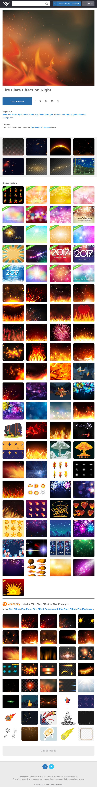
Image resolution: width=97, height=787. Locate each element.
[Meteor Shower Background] (60, 528)
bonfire (57, 114)
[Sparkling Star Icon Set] (13, 528)
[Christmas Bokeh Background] (36, 214)
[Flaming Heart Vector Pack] (83, 509)
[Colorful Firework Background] (13, 548)
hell (63, 114)
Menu (90, 4)
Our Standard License (40, 127)
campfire (82, 114)
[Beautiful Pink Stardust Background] (60, 273)
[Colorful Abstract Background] (83, 234)
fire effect (14, 609)
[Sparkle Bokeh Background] (83, 489)
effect (31, 114)
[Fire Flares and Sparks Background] (36, 450)
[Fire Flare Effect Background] (13, 293)
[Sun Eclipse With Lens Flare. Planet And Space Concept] (60, 148)
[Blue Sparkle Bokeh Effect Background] (36, 410)
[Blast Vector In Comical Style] (36, 489)
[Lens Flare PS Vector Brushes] (36, 548)
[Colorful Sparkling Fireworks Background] (60, 489)
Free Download (17, 101)
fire (9, 114)
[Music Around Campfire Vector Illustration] (83, 371)
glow (75, 114)
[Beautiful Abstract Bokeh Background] (83, 214)
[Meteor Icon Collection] (36, 509)
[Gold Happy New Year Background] (60, 195)
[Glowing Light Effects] (83, 469)
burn (47, 114)
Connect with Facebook (69, 4)
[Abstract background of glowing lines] (86, 669)
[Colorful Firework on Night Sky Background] (83, 391)
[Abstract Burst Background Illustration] (60, 214)
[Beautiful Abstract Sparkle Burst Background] (83, 195)
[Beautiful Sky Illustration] (60, 567)
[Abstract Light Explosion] (36, 254)
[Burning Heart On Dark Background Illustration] (83, 312)
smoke (25, 114)
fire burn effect (67, 609)
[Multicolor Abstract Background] (36, 273)
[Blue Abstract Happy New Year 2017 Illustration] (13, 273)
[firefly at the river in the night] (83, 168)
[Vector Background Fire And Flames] (60, 371)
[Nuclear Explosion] (60, 450)
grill (51, 114)
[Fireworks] (60, 332)
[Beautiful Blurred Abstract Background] (13, 214)
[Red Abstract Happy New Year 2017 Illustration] (60, 254)
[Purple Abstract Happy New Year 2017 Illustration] (83, 254)
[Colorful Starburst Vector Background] (60, 234)
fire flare (26, 609)
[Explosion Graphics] (13, 587)
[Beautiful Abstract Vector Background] (36, 234)
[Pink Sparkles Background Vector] (83, 567)
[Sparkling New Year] (13, 234)
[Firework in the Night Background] (36, 528)
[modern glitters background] (67, 637)
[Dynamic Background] (36, 469)
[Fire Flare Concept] (13, 469)
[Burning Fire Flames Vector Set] (13, 195)
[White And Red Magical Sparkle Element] (83, 430)
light (20, 114)
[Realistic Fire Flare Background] (83, 293)
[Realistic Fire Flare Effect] (13, 391)
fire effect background (45, 609)
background (8, 118)
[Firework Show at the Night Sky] (83, 528)
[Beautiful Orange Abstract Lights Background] (36, 195)
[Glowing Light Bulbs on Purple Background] (13, 567)
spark (14, 114)
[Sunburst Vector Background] (13, 254)
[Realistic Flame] (36, 430)
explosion (39, 114)
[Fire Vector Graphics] (36, 352)
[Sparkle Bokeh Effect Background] (36, 391)
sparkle (69, 114)
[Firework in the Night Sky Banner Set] (60, 548)
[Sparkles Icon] (13, 450)
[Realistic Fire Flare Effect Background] (60, 293)
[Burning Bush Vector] (60, 469)
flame (5, 114)
